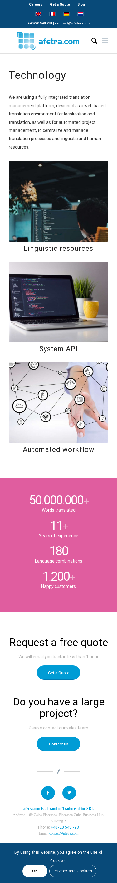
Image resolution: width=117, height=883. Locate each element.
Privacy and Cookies (73, 871)
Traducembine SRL (78, 808)
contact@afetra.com (72, 23)
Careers (35, 5)
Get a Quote (60, 5)
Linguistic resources (58, 248)
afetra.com (31, 808)
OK (34, 871)
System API (58, 349)
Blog (81, 5)
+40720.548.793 (40, 23)
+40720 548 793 (65, 827)
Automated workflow (59, 449)
